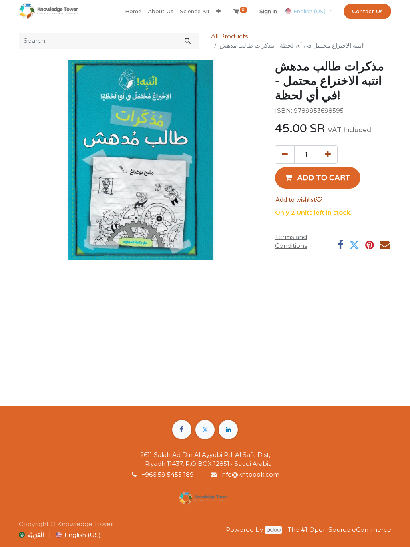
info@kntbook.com (250, 474)
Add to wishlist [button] (295, 199)
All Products (229, 36)
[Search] (187, 41)
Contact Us (367, 11)
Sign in (268, 11)
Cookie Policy (34, 536)
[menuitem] (133, 11)
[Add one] (328, 154)
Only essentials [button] (341, 528)
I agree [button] (377, 528)
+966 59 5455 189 (168, 474)
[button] (218, 11)
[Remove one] (285, 154)
